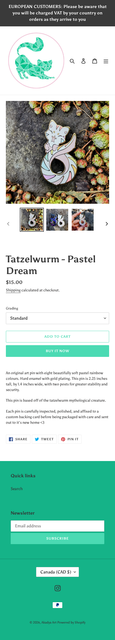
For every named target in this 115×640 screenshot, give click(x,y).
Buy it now (57, 351)
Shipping (13, 290)
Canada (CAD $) (55, 571)
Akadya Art (48, 622)
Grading (12, 308)
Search (17, 488)
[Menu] (106, 60)
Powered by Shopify (71, 622)
